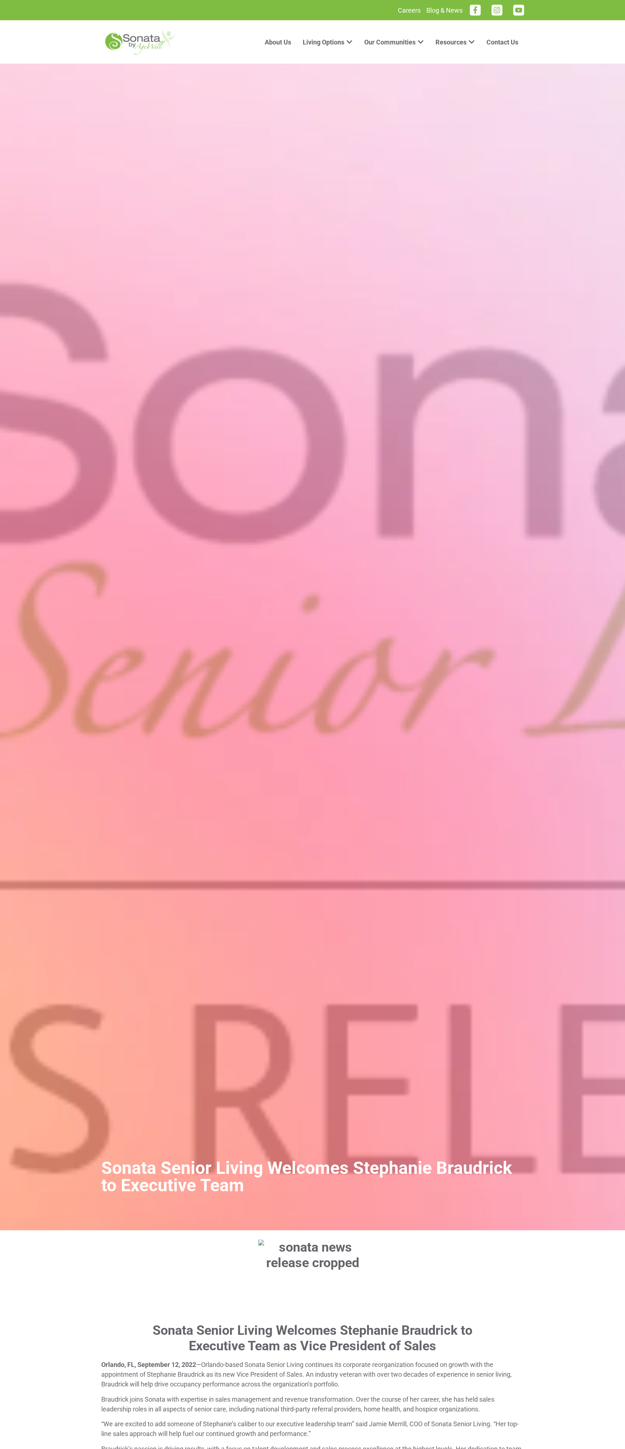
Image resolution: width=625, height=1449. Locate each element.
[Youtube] (518, 10)
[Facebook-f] (475, 10)
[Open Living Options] (349, 42)
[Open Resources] (471, 42)
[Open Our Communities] (420, 42)
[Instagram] (497, 10)
